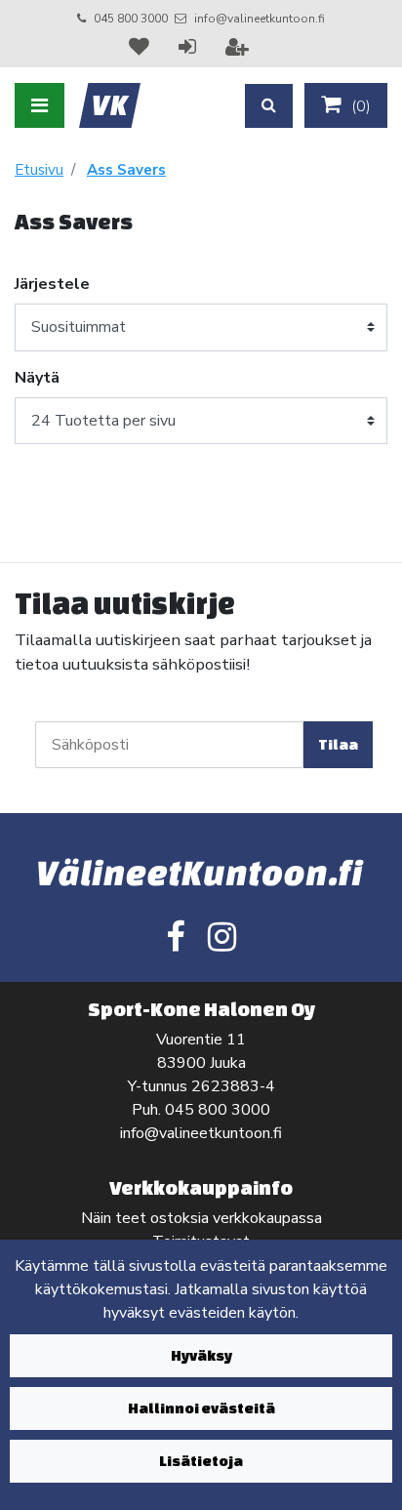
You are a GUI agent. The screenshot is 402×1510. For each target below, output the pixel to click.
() (359, 106)
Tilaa (338, 744)
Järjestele (52, 284)
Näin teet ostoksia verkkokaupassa (201, 1218)
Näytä (37, 377)
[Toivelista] (141, 47)
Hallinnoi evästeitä (201, 1408)
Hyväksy (201, 1355)
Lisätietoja (201, 1460)
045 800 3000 (131, 18)
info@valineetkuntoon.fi (259, 18)
